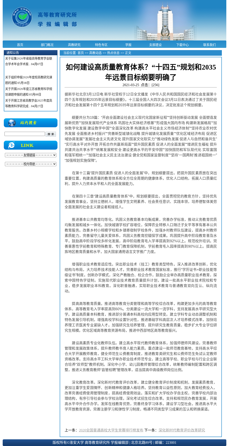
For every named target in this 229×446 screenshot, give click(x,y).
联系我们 (209, 45)
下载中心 (182, 45)
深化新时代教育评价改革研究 (182, 430)
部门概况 (47, 45)
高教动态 (95, 53)
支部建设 (155, 45)
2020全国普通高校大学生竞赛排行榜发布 (111, 430)
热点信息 (113, 53)
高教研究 (74, 45)
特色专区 (101, 45)
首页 (20, 45)
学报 (128, 45)
